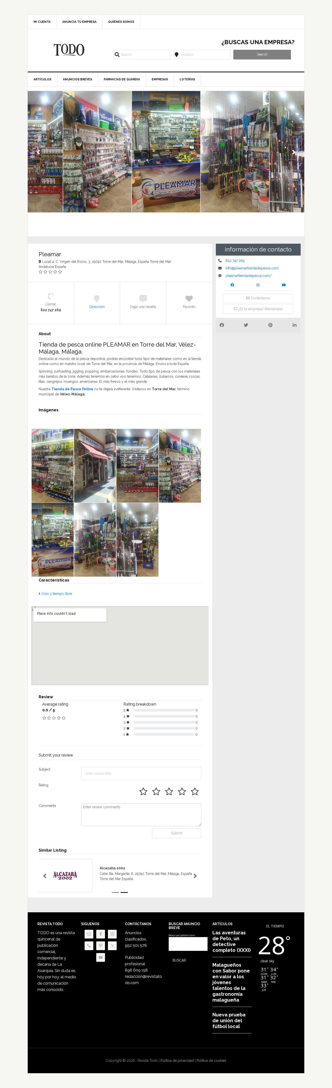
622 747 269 (235, 261)
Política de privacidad (177, 1061)
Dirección (97, 307)
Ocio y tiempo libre (56, 594)
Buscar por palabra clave (182, 935)
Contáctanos (260, 298)
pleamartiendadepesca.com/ (248, 276)
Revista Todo (69, 50)
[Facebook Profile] (232, 285)
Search (262, 54)
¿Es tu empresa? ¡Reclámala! (259, 309)
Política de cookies (211, 1061)
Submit (176, 833)
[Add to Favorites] (189, 300)
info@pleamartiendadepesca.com (252, 268)
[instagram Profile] (257, 285)
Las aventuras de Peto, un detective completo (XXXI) (231, 941)
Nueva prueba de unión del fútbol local (228, 1020)
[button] (44, 876)
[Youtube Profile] (284, 285)
